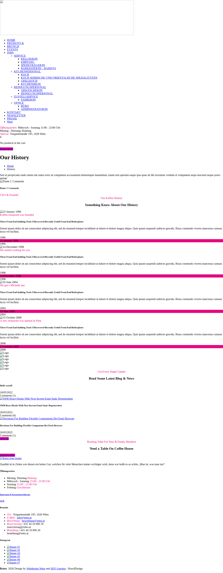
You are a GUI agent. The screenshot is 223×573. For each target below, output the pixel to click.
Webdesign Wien (35, 568)
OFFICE (19, 102)
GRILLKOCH (29, 80)
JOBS (10, 52)
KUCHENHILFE (31, 84)
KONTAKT (14, 112)
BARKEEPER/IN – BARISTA (38, 68)
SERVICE (20, 55)
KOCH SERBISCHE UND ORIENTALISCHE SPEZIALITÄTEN (59, 77)
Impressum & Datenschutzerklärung (15, 494)
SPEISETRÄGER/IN (33, 65)
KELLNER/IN (29, 58)
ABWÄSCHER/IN (32, 90)
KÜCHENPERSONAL (27, 71)
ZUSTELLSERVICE (26, 96)
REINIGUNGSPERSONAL (30, 87)
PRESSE (12, 118)
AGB (2, 501)
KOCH (25, 74)
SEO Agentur (58, 568)
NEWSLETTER (16, 115)
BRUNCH (13, 46)
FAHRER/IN (28, 99)
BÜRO (25, 105)
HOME (11, 40)
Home (10, 165)
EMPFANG (27, 62)
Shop (10, 121)
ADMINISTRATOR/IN (34, 109)
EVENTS (12, 49)
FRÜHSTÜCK (15, 43)
